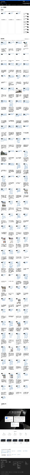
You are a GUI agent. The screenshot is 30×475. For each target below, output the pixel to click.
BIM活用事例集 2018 (26, 24)
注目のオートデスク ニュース (3, 465)
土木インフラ (27, 1)
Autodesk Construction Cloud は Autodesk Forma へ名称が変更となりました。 (15, 0)
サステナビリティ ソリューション (3, 464)
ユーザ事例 (6, 4)
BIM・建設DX (2, 4)
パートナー (25, 4)
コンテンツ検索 (27, 3)
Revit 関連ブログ (18, 468)
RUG (28, 4)
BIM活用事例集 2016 (26, 30)
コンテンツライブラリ (20, 4)
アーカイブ (26, 464)
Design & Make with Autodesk (3, 466)
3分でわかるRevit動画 (19, 464)
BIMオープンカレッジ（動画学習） (19, 467)
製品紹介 (9, 4)
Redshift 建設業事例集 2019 (26, 22)
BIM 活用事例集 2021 (26, 17)
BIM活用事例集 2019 (26, 19)
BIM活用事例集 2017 (26, 27)
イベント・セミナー (14, 4)
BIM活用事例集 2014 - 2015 (26, 32)
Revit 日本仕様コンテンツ (19, 466)
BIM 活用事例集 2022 (26, 14)
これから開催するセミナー (15, 464)
